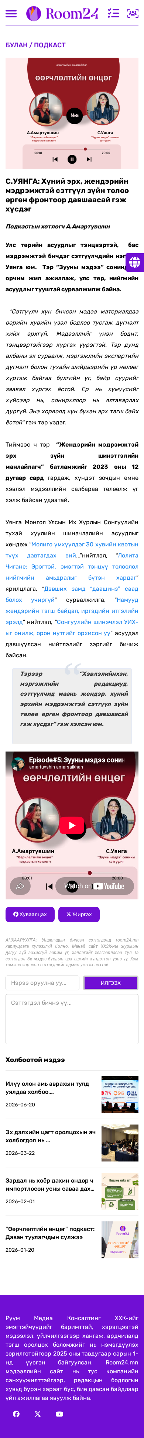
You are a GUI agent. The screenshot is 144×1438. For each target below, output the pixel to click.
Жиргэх (81, 914)
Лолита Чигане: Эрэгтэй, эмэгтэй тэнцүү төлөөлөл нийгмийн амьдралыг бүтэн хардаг (72, 566)
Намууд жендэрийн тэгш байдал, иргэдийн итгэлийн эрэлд (72, 610)
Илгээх (111, 983)
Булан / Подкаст (36, 45)
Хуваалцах (32, 914)
